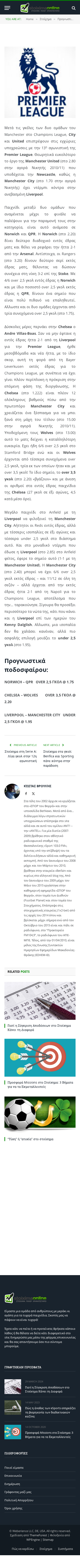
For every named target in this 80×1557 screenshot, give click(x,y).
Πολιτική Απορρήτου (18, 1500)
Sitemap (48, 1540)
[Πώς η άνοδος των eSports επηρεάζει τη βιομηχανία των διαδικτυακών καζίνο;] (12, 1407)
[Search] (73, 8)
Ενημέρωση (12, 1484)
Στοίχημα (46, 1549)
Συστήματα (65, 1549)
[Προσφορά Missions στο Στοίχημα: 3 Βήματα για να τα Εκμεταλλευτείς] (40, 1058)
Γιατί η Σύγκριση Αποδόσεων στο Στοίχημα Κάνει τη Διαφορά (47, 1389)
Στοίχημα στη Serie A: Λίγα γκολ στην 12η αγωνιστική (21, 756)
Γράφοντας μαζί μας (17, 1492)
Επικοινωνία (13, 1476)
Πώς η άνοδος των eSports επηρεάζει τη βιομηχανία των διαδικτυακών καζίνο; (50, 1412)
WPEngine (33, 1540)
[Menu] (7, 8)
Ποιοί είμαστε (14, 1468)
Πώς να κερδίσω (23, 1549)
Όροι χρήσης (13, 1508)
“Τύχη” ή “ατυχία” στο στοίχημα (30, 1139)
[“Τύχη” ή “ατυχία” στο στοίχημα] (40, 1114)
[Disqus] (40, 1207)
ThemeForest (38, 1535)
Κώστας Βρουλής (37, 786)
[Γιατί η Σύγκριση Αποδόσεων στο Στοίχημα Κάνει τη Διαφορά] (40, 1001)
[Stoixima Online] (40, 8)
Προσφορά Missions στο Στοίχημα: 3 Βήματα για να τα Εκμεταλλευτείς (40, 1084)
